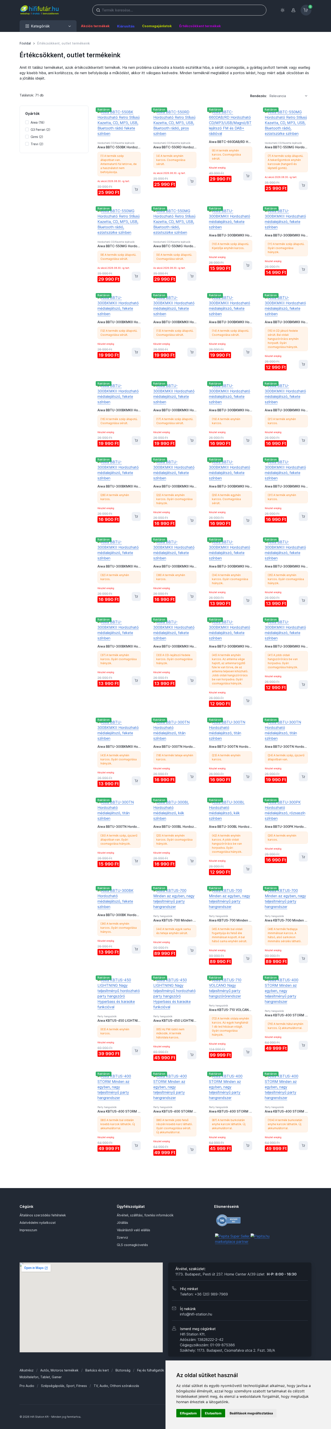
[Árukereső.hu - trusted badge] (243, 1220)
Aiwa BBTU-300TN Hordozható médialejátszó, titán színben (175, 746)
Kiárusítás (126, 26)
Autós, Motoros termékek (59, 1370)
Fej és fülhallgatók (150, 1370)
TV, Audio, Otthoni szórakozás (116, 1386)
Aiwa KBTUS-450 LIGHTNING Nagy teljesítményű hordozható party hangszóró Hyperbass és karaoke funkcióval (119, 1020)
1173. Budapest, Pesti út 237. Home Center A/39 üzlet (236, 1274)
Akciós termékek (95, 26)
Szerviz (122, 1237)
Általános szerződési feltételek (43, 1215)
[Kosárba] (136, 189)
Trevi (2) (37, 144)
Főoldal (25, 43)
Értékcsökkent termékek (200, 26)
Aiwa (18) (38, 122)
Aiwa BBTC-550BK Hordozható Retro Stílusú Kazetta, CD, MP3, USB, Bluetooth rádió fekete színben (119, 147)
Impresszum (28, 1230)
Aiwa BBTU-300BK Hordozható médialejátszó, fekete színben (119, 915)
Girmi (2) (37, 137)
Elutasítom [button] (213, 1413)
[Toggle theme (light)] (282, 10)
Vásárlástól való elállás (133, 1230)
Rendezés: (258, 96)
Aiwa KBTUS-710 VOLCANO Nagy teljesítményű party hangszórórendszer (230, 1010)
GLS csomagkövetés (132, 1245)
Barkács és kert (97, 1370)
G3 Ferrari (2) (40, 129)
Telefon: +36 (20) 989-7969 (204, 1294)
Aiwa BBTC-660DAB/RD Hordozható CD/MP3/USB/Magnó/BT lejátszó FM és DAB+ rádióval (230, 142)
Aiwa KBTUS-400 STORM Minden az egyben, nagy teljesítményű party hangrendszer (286, 1015)
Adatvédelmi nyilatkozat (38, 1222)
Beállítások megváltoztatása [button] (251, 1413)
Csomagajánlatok (157, 26)
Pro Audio (27, 1386)
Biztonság (123, 1370)
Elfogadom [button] (188, 1413)
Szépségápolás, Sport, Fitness (64, 1386)
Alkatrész (27, 1370)
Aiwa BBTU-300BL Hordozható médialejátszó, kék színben (175, 826)
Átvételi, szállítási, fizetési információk (145, 1215)
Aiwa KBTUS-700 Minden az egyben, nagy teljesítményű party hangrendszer (175, 920)
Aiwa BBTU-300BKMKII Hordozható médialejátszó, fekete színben (230, 235)
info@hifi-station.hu (196, 1314)
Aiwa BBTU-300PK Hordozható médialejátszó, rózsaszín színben (286, 826)
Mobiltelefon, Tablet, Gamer (41, 1377)
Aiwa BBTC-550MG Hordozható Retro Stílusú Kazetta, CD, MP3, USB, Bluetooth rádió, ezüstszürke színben (286, 147)
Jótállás (122, 1222)
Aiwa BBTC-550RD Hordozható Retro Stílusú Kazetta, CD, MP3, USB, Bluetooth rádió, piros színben (175, 147)
